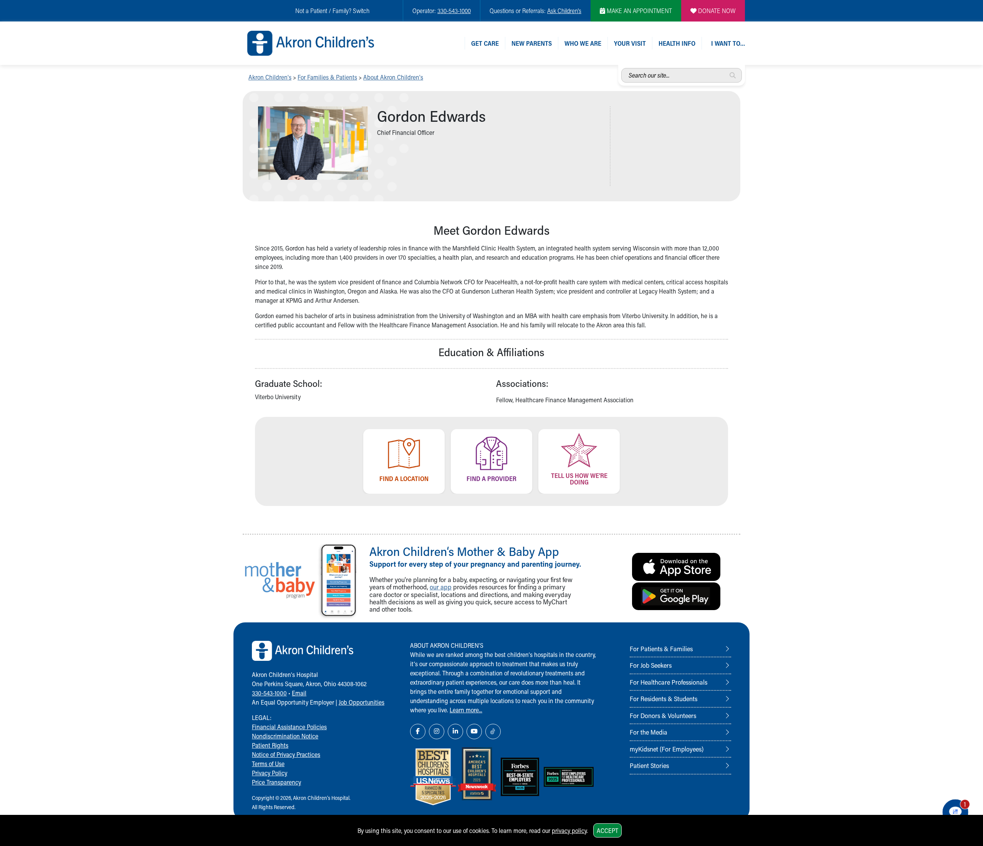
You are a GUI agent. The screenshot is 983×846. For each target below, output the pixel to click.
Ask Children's (564, 11)
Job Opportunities (361, 702)
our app (441, 586)
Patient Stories (649, 765)
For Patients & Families (661, 648)
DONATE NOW (716, 11)
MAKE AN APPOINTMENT (638, 11)
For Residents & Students (663, 698)
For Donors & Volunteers (663, 715)
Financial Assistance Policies (289, 727)
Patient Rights (270, 745)
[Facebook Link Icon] (417, 731)
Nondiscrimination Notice (285, 736)
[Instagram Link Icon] (436, 731)
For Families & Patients (327, 77)
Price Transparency (276, 782)
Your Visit (630, 43)
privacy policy (569, 830)
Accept (607, 830)
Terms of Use (268, 764)
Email (299, 693)
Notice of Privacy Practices (286, 754)
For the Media (648, 732)
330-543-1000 (454, 11)
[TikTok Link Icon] (493, 731)
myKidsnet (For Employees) (666, 749)
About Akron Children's (393, 77)
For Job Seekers (651, 665)
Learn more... (466, 710)
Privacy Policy (269, 773)
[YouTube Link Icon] (474, 731)
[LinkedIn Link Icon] (455, 731)
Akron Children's (269, 77)
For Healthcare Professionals (668, 682)
